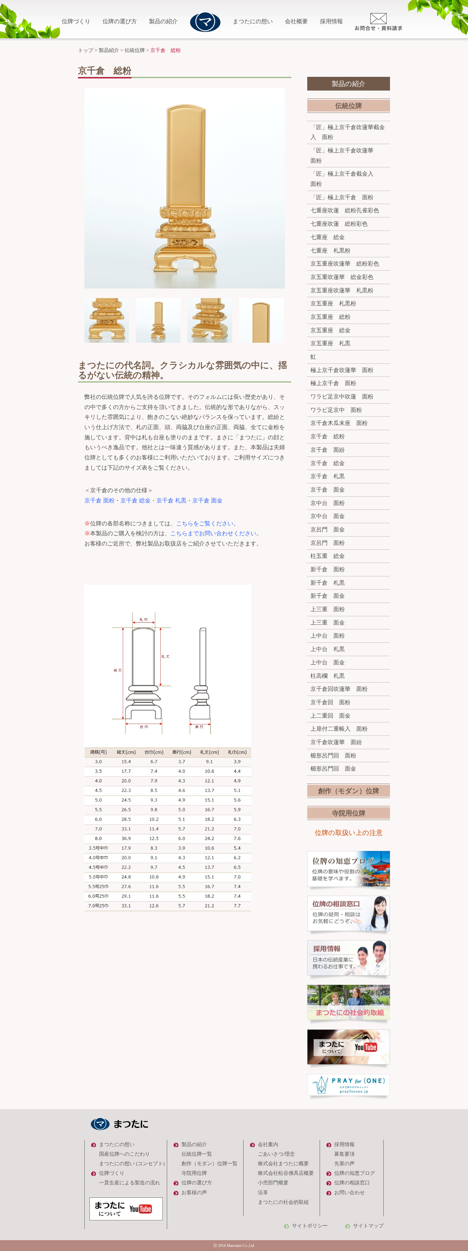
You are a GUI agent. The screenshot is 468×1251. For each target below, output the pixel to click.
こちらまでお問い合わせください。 (216, 533)
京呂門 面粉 (327, 543)
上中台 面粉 (327, 636)
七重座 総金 (327, 237)
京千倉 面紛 (327, 450)
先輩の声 (344, 1163)
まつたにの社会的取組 (283, 1202)
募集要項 (344, 1154)
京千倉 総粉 (327, 436)
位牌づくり (76, 21)
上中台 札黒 (327, 649)
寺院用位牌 (348, 813)
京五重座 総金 (330, 330)
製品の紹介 (163, 21)
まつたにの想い (253, 21)
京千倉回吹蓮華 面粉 (339, 689)
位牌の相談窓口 (352, 1182)
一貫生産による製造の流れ (129, 1182)
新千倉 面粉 (327, 569)
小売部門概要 (273, 1182)
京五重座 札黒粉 (333, 303)
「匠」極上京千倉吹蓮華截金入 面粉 (347, 132)
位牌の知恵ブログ (354, 1173)
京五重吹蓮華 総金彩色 (341, 277)
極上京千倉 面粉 (333, 383)
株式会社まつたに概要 (283, 1163)
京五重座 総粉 (330, 317)
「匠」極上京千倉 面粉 (341, 197)
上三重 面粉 (327, 609)
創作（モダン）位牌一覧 (209, 1163)
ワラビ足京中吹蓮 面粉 (341, 396)
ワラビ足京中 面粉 (336, 410)
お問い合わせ (349, 1192)
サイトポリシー (310, 1225)
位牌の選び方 (120, 21)
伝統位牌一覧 (196, 1154)
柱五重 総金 (327, 556)
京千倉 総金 (135, 500)
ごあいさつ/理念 (276, 1154)
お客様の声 (194, 1192)
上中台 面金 (327, 662)
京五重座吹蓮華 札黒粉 (341, 290)
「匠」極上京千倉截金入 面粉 (347, 179)
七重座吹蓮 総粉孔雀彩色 (344, 210)
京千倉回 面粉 (330, 702)
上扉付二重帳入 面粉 (339, 729)
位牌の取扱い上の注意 (349, 833)
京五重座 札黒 (330, 343)
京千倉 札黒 (171, 500)
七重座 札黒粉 (330, 250)
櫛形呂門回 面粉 (333, 755)
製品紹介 (109, 50)
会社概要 (296, 21)
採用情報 (331, 21)
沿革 (263, 1192)
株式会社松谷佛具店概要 (286, 1173)
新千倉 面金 (327, 596)
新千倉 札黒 (327, 583)
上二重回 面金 (330, 716)
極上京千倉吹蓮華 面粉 (341, 370)
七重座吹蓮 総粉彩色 (339, 224)
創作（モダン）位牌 (348, 791)
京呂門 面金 (327, 529)
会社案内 (268, 1144)
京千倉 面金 (207, 500)
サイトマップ (368, 1225)
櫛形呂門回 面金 (333, 768)
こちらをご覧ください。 (207, 523)
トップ (85, 50)
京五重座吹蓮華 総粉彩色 (344, 263)
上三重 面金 (327, 622)
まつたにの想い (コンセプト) (132, 1163)
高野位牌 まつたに (205, 21)
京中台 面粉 (327, 503)
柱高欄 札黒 (327, 676)
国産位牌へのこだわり (124, 1154)
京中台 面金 (327, 516)
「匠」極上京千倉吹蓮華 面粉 (347, 155)
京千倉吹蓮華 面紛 (336, 742)
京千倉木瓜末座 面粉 (339, 423)
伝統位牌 (134, 50)
